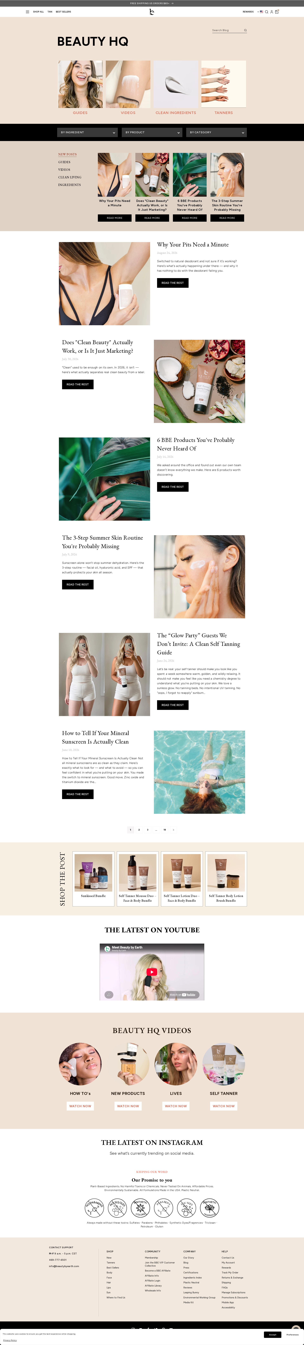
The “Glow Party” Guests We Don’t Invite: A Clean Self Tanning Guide (198, 643)
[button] (277, 12)
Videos (64, 170)
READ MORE (114, 217)
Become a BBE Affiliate (157, 1270)
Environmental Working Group (199, 1297)
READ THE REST (173, 283)
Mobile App (228, 1302)
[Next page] (173, 829)
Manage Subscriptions (233, 1292)
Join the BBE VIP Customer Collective (160, 1264)
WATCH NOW (80, 1106)
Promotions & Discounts (235, 1297)
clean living (69, 177)
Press (186, 1267)
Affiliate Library (153, 1285)
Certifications (190, 1272)
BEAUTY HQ (92, 41)
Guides (64, 162)
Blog (185, 1262)
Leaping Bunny (191, 1292)
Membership (151, 1257)
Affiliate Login (152, 1280)
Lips (109, 1287)
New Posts (67, 154)
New (109, 1257)
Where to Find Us (116, 1297)
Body (109, 1272)
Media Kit (188, 1302)
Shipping (226, 1282)
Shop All (38, 11)
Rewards (226, 1267)
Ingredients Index (192, 1277)
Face (109, 1277)
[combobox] (227, 30)
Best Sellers (63, 11)
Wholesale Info (153, 1290)
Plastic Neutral (191, 1282)
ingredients (69, 185)
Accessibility (228, 1307)
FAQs (225, 1287)
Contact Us (228, 1257)
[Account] (272, 12)
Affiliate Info (152, 1275)
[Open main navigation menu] (27, 12)
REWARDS (248, 11)
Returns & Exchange (232, 1277)
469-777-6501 (57, 1260)
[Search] (267, 12)
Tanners (111, 1262)
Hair (109, 1282)
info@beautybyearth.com (64, 1266)
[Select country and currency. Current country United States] (260, 12)
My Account (228, 1262)
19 (165, 829)
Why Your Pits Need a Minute (193, 244)
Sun (109, 1292)
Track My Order (230, 1272)
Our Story (188, 1257)
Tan (50, 11)
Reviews (187, 1287)
